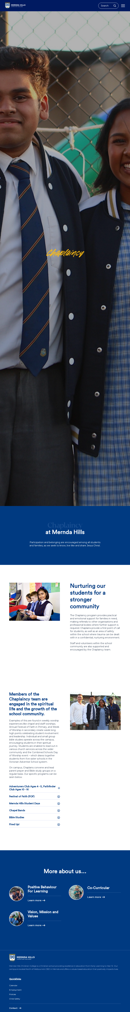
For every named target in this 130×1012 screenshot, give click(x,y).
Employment (15, 990)
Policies (12, 994)
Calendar (13, 985)
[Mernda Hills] (15, 6)
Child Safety (14, 999)
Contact (13, 1008)
